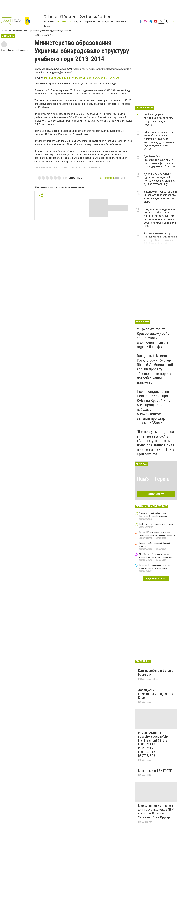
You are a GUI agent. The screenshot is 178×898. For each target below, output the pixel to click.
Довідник (69, 16)
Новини (52, 16)
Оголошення (49, 21)
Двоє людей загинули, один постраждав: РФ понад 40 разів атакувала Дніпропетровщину (159, 179)
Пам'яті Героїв (153, 479)
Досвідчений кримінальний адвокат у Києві (155, 694)
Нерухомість (121, 21)
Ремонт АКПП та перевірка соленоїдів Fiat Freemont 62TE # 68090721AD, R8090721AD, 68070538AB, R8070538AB (153, 744)
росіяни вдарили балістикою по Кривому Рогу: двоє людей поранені (158, 119)
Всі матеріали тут (156, 494)
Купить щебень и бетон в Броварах (155, 672)
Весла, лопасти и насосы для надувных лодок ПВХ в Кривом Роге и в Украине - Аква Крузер (156, 811)
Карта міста (90, 21)
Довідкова (78, 21)
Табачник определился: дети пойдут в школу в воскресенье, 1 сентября (81, 77)
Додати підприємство (155, 578)
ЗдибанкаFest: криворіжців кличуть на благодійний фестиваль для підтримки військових (160, 161)
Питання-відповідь (105, 21)
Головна (4, 31)
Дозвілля (103, 16)
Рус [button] (161, 21)
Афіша (86, 16)
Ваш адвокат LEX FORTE (155, 771)
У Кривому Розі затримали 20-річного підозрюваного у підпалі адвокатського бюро (160, 196)
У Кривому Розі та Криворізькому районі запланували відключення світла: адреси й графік (154, 338)
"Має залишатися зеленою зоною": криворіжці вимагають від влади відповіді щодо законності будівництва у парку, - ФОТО (160, 140)
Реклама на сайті (64, 21)
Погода (47, 26)
